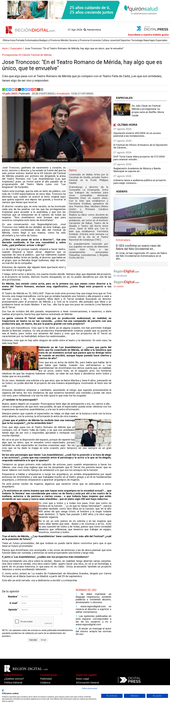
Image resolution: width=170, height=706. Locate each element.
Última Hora (9, 40)
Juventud (115, 40)
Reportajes (149, 40)
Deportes (125, 40)
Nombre (13, 596)
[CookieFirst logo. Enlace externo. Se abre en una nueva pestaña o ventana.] (3, 690)
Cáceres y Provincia (79, 40)
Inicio (5, 48)
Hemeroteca (93, 29)
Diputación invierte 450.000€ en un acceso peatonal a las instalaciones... (137, 134)
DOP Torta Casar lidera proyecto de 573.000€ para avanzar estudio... (139, 158)
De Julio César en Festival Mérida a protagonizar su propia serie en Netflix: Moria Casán (148, 110)
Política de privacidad (89, 688)
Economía (95, 40)
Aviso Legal (82, 678)
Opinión (13, 609)
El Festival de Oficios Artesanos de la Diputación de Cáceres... (140, 146)
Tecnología (137, 40)
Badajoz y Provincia (49, 40)
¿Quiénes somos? (14, 678)
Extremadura (32, 40)
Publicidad (46, 678)
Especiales (161, 40)
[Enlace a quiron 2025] (85, 10)
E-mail (14, 603)
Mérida (64, 40)
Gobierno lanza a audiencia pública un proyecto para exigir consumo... (139, 182)
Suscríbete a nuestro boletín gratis (148, 34)
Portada (20, 40)
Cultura (105, 40)
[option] (85, 10)
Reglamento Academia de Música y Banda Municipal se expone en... (137, 170)
